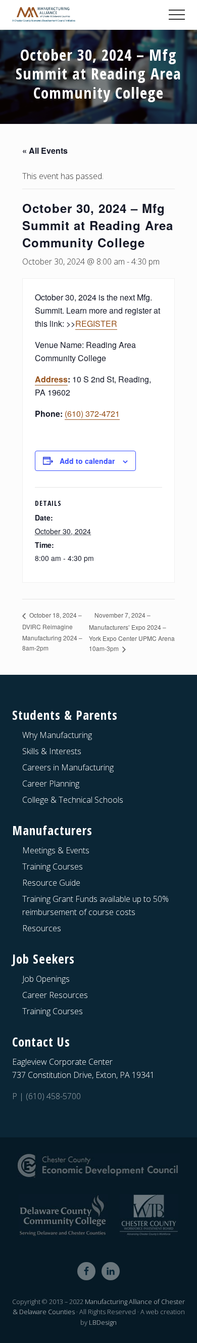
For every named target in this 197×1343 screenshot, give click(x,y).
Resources (41, 928)
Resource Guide (51, 882)
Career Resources (55, 995)
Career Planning (50, 783)
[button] (177, 14)
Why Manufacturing (57, 735)
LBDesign (103, 1322)
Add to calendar (87, 461)
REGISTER (96, 323)
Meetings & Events (55, 850)
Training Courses (52, 866)
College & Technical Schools (72, 799)
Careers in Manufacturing (68, 767)
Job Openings (46, 978)
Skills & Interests (51, 751)
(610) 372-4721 (92, 413)
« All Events (45, 150)
